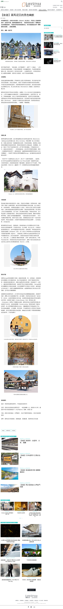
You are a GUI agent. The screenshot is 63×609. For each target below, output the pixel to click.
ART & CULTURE (18, 9)
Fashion (7, 511)
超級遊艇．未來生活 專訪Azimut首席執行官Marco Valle (10, 560)
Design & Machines (56, 50)
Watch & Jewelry (56, 59)
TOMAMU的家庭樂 (32, 560)
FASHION (11, 9)
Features (56, 42)
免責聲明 (31, 600)
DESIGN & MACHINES (33, 9)
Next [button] (40, 506)
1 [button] (20, 518)
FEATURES (55, 7)
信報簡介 (17, 600)
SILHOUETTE (58, 9)
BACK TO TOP (31, 589)
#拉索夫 (13, 430)
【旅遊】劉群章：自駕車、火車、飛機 (30, 441)
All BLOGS (46, 28)
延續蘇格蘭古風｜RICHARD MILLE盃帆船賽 (31, 540)
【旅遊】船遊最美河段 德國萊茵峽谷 (30, 471)
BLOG (61, 7)
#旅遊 (3, 430)
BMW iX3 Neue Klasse (57, 52)
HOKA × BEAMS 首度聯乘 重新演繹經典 (31, 580)
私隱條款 (26, 600)
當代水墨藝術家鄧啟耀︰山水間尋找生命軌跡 (58, 36)
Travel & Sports (25, 438)
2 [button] (22, 518)
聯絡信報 (46, 600)
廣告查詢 (36, 600)
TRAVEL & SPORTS (42, 9)
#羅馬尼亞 (8, 430)
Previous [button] (1, 506)
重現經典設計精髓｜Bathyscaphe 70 (58, 61)
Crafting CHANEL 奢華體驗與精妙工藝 (7, 513)
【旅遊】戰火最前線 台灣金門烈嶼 (30, 486)
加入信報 (41, 600)
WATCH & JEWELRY (5, 9)
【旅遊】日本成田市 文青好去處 (30, 456)
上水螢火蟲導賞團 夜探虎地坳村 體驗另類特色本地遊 (10, 540)
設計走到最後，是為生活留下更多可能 (58, 44)
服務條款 (22, 600)
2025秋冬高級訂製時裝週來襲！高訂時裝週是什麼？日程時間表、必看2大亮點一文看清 (35, 514)
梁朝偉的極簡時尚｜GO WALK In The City (10, 580)
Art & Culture (58, 34)
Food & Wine (21, 511)
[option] (7, 508)
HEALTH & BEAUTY (51, 9)
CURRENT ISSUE (56, 5)
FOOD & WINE (25, 9)
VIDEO (61, 5)
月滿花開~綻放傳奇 (21, 512)
